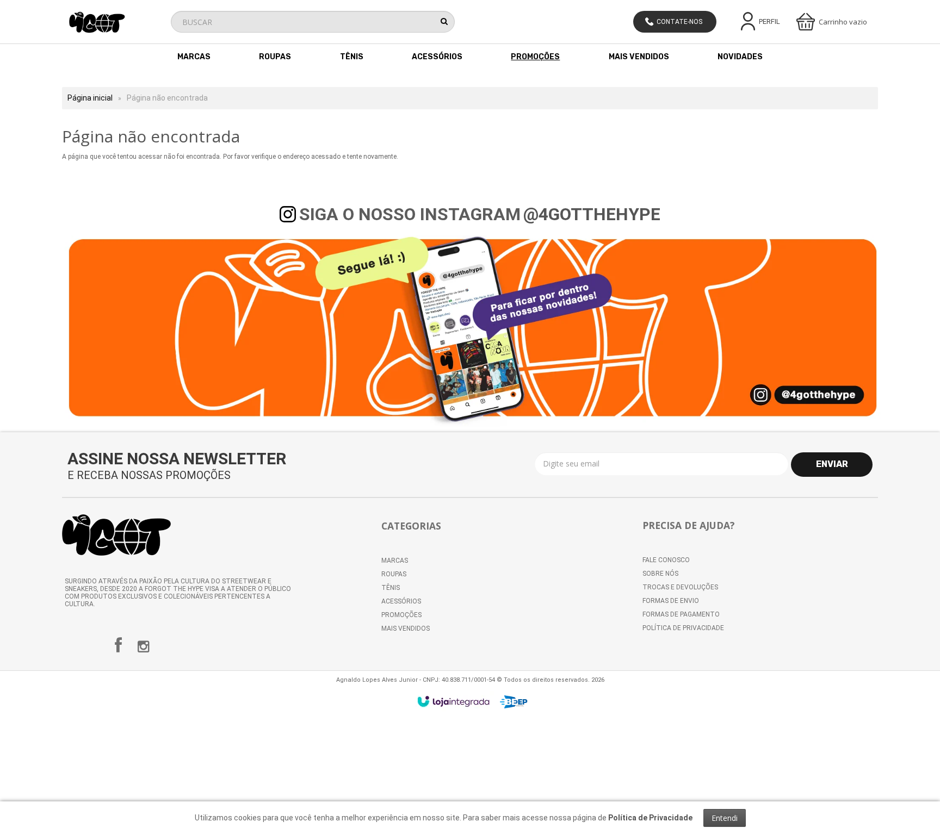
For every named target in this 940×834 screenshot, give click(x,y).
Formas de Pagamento (681, 614)
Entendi (725, 818)
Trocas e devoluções (680, 587)
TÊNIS (390, 588)
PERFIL (769, 21)
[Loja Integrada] (453, 701)
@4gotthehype (591, 214)
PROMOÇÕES (401, 615)
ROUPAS (393, 574)
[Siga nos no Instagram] (143, 649)
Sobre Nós (660, 573)
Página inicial (90, 98)
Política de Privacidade (683, 628)
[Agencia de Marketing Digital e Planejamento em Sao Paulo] (514, 701)
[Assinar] (832, 464)
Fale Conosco (666, 560)
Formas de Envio (670, 601)
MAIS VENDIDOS (405, 628)
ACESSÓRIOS (401, 601)
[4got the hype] (116, 22)
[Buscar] (444, 21)
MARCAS (394, 560)
